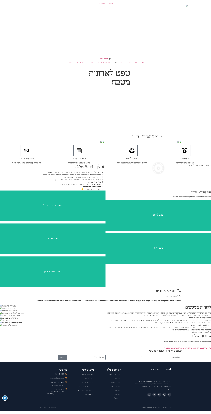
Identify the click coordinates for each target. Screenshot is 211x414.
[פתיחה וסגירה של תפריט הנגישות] (5, 398)
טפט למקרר (116, 390)
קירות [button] (186, 348)
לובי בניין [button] (175, 348)
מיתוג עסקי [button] (168, 348)
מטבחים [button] (200, 348)
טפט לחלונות (116, 394)
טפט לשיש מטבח (115, 382)
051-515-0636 (59, 374)
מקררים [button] (181, 348)
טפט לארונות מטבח (114, 374)
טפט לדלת (117, 378)
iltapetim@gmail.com (57, 378)
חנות (142, 62)
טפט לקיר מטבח (115, 386)
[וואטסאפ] (149, 395)
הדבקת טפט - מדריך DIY (85, 390)
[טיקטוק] (154, 395)
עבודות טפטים (132, 62)
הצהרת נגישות (43, 407)
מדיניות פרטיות (52, 407)
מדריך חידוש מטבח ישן (86, 386)
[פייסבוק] (169, 395)
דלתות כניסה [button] (192, 348)
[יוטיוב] (159, 395)
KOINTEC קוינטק (104, 62)
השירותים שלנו (114, 369)
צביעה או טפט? (88, 394)
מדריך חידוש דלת (87, 382)
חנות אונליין (116, 398)
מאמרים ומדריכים (87, 374)
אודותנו (90, 62)
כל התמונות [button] (207, 348)
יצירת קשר (80, 62)
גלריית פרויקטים (88, 378)
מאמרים (69, 62)
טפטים (120, 62)
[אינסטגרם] (164, 395)
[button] (158, 168)
